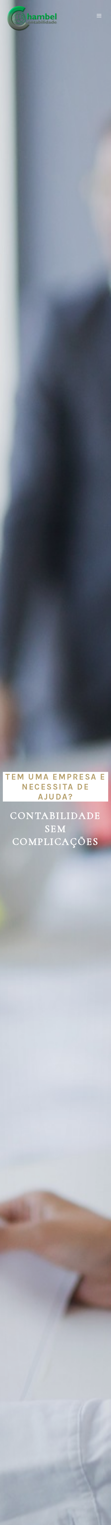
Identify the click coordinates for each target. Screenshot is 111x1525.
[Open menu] (99, 15)
